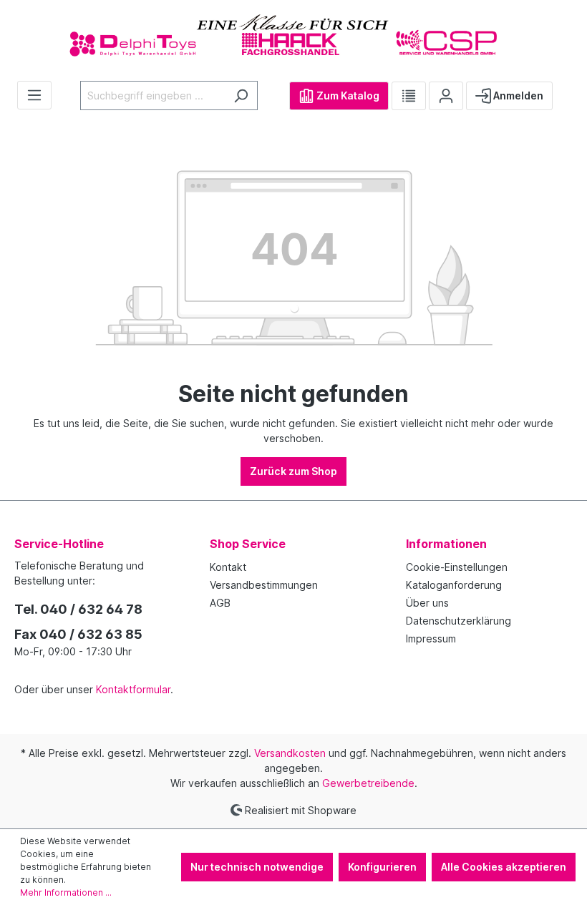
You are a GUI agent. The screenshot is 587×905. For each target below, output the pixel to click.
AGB (220, 603)
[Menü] (34, 95)
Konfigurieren (382, 867)
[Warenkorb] (564, 90)
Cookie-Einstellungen (457, 567)
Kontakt (228, 567)
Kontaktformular (133, 689)
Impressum (431, 638)
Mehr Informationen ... (66, 892)
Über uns (427, 603)
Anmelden (517, 95)
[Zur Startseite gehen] (293, 34)
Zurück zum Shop (293, 471)
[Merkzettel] (409, 96)
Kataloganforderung (454, 585)
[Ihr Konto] (446, 96)
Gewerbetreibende (368, 783)
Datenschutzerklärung (458, 621)
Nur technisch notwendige (257, 867)
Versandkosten (290, 753)
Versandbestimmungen (264, 585)
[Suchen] (241, 95)
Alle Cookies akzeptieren (503, 867)
